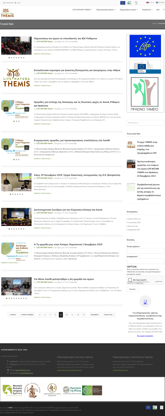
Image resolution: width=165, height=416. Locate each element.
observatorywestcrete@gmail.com (69, 370)
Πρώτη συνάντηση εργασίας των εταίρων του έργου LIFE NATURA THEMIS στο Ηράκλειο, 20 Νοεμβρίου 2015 (148, 168)
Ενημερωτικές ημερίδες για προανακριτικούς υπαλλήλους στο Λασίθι (72, 140)
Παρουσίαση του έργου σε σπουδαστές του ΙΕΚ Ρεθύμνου (65, 38)
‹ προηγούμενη (26, 315)
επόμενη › (95, 315)
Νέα (158, 10)
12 (78, 315)
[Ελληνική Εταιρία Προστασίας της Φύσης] (72, 390)
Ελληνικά (161, 2)
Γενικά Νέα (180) (133, 222)
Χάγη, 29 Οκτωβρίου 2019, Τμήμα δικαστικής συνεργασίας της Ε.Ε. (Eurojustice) (77, 175)
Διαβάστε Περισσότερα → (43, 54)
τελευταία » (109, 315)
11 (72, 315)
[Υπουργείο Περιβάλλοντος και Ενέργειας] (92, 390)
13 (84, 315)
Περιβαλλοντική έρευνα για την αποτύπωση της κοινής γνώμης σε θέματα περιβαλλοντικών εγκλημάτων (149, 191)
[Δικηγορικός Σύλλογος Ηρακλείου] (52, 392)
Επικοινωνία (10, 3)
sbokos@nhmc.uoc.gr (120, 370)
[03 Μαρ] (131, 164)
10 (66, 315)
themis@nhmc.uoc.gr (22, 370)
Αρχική (154, 23)
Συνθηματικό (132, 256)
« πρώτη (12, 315)
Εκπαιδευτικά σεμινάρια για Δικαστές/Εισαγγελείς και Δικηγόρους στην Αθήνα (77, 70)
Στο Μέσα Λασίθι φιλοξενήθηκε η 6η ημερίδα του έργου (64, 279)
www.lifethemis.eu (26, 373)
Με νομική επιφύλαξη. (145, 336)
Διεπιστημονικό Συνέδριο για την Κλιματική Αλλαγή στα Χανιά (68, 209)
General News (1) (134, 219)
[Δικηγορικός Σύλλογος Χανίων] (32, 392)
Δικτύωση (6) (132, 226)
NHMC (11, 408)
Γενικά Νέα (73, 42)
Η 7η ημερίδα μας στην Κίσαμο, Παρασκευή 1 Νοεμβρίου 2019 (68, 244)
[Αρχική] (7, 13)
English (151, 2)
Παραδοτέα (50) (133, 230)
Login (19, 3)
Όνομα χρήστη (133, 246)
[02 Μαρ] (131, 144)
